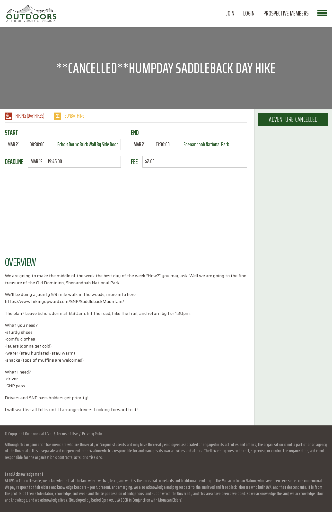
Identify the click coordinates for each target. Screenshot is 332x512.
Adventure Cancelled (293, 119)
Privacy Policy (93, 433)
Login (248, 13)
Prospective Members (286, 13)
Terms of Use (67, 433)
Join (230, 13)
